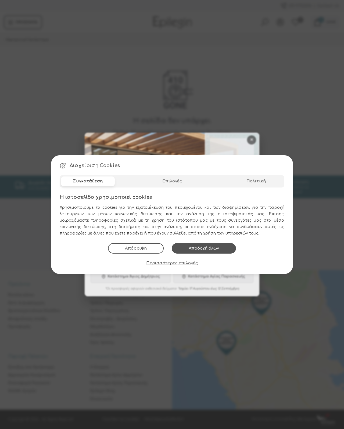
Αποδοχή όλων (204, 248)
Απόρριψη (136, 248)
